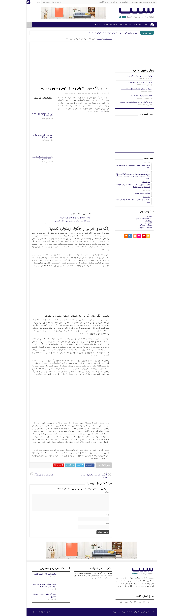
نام (107, 515)
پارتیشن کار (148, 223)
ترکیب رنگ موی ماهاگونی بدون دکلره (94, 475)
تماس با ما (124, 2)
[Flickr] (56, 2)
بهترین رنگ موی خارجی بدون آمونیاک (42, 136)
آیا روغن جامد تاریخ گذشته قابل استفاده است (136, 89)
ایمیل (106, 523)
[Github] (50, 2)
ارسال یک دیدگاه (82, 93)
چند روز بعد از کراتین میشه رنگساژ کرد (42, 157)
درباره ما (114, 2)
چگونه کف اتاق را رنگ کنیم (45, 574)
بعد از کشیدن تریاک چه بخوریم (141, 96)
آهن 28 (149, 216)
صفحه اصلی (107, 39)
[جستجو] (28, 2)
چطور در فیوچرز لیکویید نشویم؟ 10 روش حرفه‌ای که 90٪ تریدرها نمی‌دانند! (114, 33)
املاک (145, 24)
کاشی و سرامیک (125, 24)
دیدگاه (106, 492)
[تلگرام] (44, 2)
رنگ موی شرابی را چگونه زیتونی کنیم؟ (75, 217)
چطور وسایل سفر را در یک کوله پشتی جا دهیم (44, 585)
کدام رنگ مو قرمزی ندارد (43, 474)
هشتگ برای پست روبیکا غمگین (44, 595)
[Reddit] (53, 2)
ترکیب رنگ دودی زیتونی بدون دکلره (140, 82)
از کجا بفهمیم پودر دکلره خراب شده (42, 114)
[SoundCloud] (47, 2)
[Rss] (60, 2)
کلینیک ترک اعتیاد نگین (144, 218)
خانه (152, 24)
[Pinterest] (58, 2)
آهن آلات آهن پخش (145, 227)
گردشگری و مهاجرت (111, 24)
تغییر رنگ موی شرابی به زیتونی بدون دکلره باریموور (72, 221)
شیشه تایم (148, 221)
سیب (100, 111)
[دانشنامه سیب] (136, 12)
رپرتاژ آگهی (103, 2)
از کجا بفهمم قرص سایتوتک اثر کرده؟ (139, 76)
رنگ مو (99, 39)
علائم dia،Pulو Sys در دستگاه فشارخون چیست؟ (136, 102)
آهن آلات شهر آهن (145, 225)
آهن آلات (137, 24)
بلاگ (97, 24)
